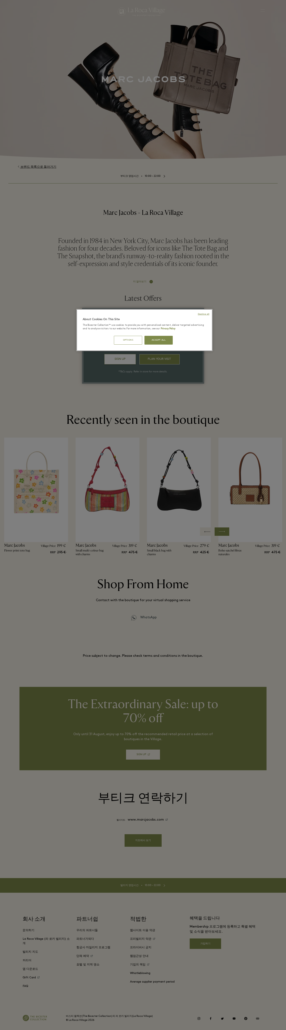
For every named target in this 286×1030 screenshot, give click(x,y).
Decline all (203, 314)
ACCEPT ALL (159, 340)
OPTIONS (128, 340)
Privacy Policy (168, 328)
